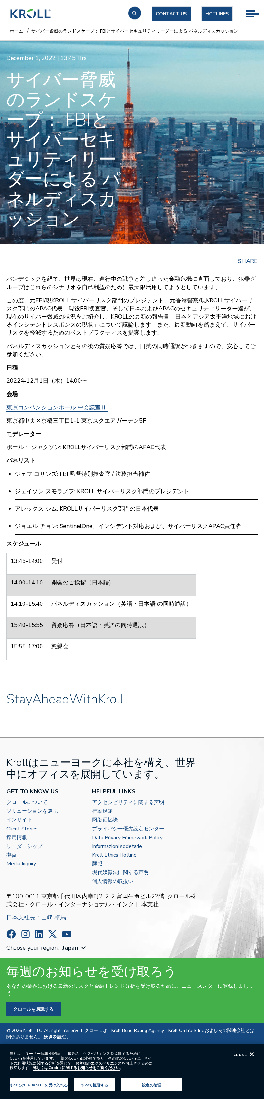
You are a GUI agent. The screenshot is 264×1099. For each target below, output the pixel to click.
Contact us (171, 14)
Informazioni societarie (117, 846)
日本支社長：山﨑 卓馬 (36, 917)
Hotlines (217, 14)
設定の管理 (152, 1084)
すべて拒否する (94, 1084)
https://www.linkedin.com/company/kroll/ (39, 934)
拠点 (11, 855)
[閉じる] (251, 1054)
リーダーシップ (24, 846)
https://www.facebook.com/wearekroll (11, 934)
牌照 (97, 864)
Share (248, 261)
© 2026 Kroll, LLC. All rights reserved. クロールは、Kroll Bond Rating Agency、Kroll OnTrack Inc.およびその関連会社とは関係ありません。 (130, 1033)
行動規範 (102, 811)
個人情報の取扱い (112, 881)
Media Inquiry (21, 864)
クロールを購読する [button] (33, 1009)
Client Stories (22, 829)
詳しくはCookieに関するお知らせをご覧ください (76, 1067)
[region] (132, 1071)
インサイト (19, 820)
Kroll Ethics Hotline (114, 855)
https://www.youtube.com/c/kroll (66, 934)
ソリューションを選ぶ (32, 811)
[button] (134, 13)
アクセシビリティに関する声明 (128, 803)
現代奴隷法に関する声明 (120, 872)
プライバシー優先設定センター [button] (128, 829)
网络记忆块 (105, 820)
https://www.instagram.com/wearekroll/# (25, 934)
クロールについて (27, 803)
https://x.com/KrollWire (52, 934)
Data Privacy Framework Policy (127, 838)
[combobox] (75, 948)
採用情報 (16, 838)
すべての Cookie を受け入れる (39, 1084)
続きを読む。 (57, 1037)
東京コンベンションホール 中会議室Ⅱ (57, 407)
